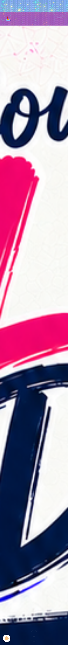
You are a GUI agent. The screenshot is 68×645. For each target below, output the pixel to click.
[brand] (9, 18)
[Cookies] (6, 638)
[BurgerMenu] (59, 18)
